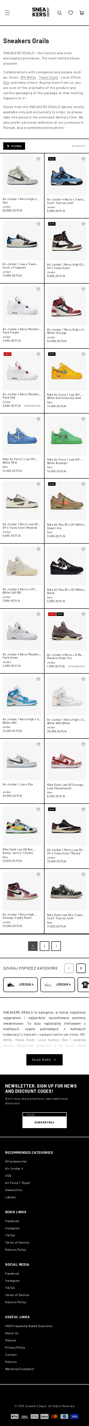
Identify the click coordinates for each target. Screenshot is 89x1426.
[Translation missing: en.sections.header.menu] (7, 13)
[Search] (59, 13)
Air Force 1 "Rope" (17, 1183)
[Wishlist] (70, 13)
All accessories (16, 1161)
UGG (8, 1175)
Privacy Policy (15, 1347)
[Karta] (81, 13)
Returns (11, 1362)
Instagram (12, 1228)
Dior (6, 82)
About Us (12, 1333)
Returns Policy (15, 1249)
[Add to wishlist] (38, 159)
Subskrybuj (45, 1122)
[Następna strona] (56, 946)
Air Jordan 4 (14, 1168)
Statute (10, 1340)
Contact (11, 1354)
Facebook (12, 1221)
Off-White (28, 77)
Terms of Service (17, 1242)
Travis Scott (48, 77)
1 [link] (32, 946)
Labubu (10, 1197)
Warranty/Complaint (19, 1369)
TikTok (10, 1235)
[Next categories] (81, 968)
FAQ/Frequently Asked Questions (28, 1326)
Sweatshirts (13, 1190)
